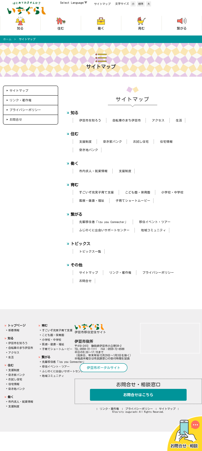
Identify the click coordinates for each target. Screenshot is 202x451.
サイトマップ (102, 4)
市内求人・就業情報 (93, 171)
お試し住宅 (141, 141)
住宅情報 (166, 141)
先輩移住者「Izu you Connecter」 (103, 221)
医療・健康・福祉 (91, 200)
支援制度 (85, 141)
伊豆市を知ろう (90, 120)
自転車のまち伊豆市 (126, 120)
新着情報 (13, 330)
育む (141, 28)
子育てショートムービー (133, 200)
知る (20, 28)
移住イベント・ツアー (155, 221)
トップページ (16, 325)
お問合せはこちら (138, 395)
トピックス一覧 (90, 251)
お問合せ (15, 119)
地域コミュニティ (153, 230)
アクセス (158, 120)
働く (101, 28)
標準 (140, 3)
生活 (179, 120)
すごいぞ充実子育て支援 (96, 192)
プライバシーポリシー (25, 109)
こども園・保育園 (137, 192)
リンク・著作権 (20, 100)
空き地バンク (88, 149)
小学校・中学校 (172, 192)
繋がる (182, 28)
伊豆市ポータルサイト (103, 367)
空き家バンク (112, 141)
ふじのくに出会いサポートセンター (104, 230)
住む (60, 28)
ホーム (7, 39)
